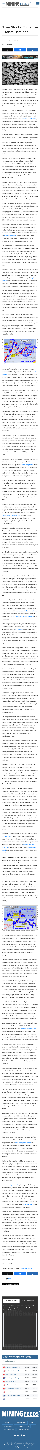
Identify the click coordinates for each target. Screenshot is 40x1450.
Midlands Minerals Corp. (12, 1367)
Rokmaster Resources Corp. (13, 1388)
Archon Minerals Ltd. (11, 1385)
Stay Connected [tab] (28, 1301)
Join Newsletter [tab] (11, 1301)
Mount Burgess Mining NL (12, 1378)
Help (32, 1423)
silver (9, 1278)
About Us (7, 1423)
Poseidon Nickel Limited (12, 1395)
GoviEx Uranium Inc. (11, 1374)
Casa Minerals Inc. (11, 1381)
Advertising (21, 1423)
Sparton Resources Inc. (12, 1392)
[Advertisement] (20, 13)
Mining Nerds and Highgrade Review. (24, 1446)
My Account (9, 1430)
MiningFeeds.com (16, 1443)
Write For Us (24, 1430)
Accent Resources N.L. (11, 1399)
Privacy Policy (23, 1426)
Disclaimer (8, 1426)
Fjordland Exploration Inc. (12, 1371)
